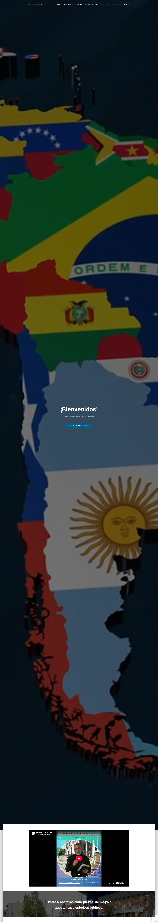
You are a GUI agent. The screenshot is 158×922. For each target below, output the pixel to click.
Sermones (79, 4)
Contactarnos (105, 4)
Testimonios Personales (92, 4)
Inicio (58, 4)
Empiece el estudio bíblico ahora (79, 425)
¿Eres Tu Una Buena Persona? (121, 4)
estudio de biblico (68, 4)
